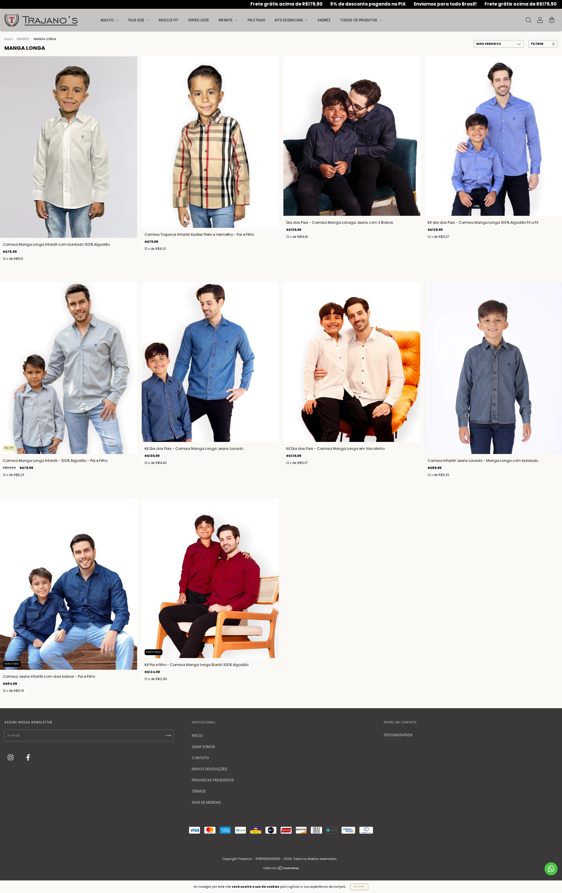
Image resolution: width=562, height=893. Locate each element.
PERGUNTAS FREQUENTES (213, 780)
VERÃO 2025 (198, 20)
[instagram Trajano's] (11, 758)
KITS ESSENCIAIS (289, 20)
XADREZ (324, 20)
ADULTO (107, 20)
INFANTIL (226, 20)
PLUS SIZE (136, 20)
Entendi (359, 886)
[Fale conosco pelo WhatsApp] (551, 868)
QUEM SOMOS (203, 746)
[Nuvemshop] (281, 868)
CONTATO (200, 757)
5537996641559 (398, 735)
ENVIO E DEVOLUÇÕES (209, 768)
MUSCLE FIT (168, 20)
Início (8, 39)
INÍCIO (197, 735)
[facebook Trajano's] (28, 758)
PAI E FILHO (256, 20)
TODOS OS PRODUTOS (359, 20)
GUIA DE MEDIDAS (206, 802)
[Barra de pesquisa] (528, 20)
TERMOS (199, 791)
